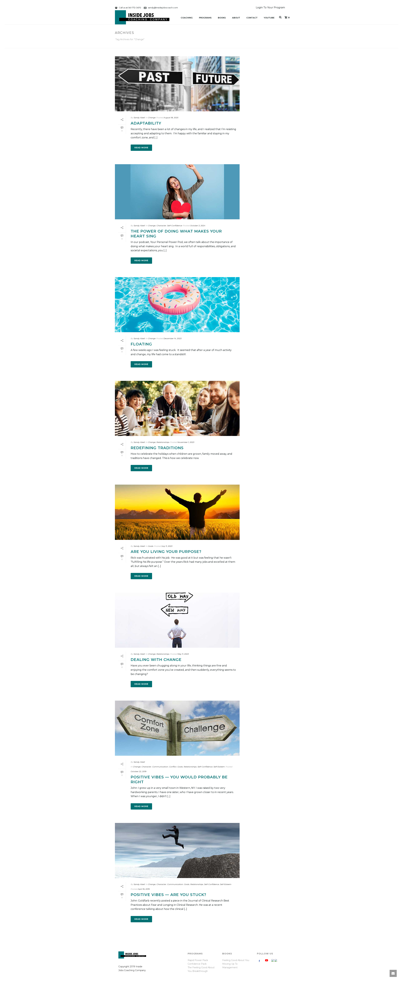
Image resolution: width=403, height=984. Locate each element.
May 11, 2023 (183, 654)
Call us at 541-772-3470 (130, 7)
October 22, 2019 (138, 771)
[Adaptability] (177, 83)
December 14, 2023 (173, 338)
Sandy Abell (139, 117)
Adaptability (146, 123)
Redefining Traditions (157, 448)
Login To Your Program (270, 7)
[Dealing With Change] (177, 620)
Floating (141, 344)
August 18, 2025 (171, 117)
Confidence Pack (197, 963)
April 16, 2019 (144, 889)
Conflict (172, 766)
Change (152, 117)
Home (272, 45)
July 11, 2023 (166, 546)
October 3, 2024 (197, 225)
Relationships (162, 442)
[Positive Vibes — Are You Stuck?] (177, 850)
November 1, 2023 (185, 442)
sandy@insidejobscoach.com (163, 7)
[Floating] (177, 304)
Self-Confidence (174, 225)
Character (161, 225)
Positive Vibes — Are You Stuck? (168, 894)
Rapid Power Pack (198, 960)
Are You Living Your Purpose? (166, 551)
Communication (160, 766)
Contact (252, 17)
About (236, 17)
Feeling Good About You (235, 960)
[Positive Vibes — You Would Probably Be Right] (177, 728)
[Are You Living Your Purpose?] (177, 512)
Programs (205, 17)
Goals (150, 546)
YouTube (269, 17)
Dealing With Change (156, 659)
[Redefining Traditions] (177, 408)
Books (222, 17)
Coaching (187, 17)
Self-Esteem (219, 766)
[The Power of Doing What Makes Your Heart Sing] (177, 191)
